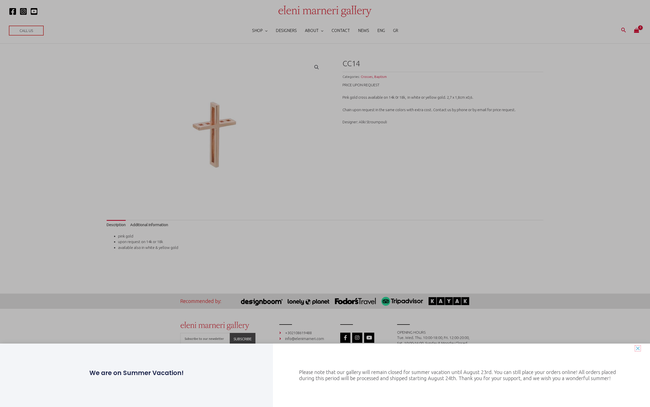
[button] (637, 348)
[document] (325, 203)
